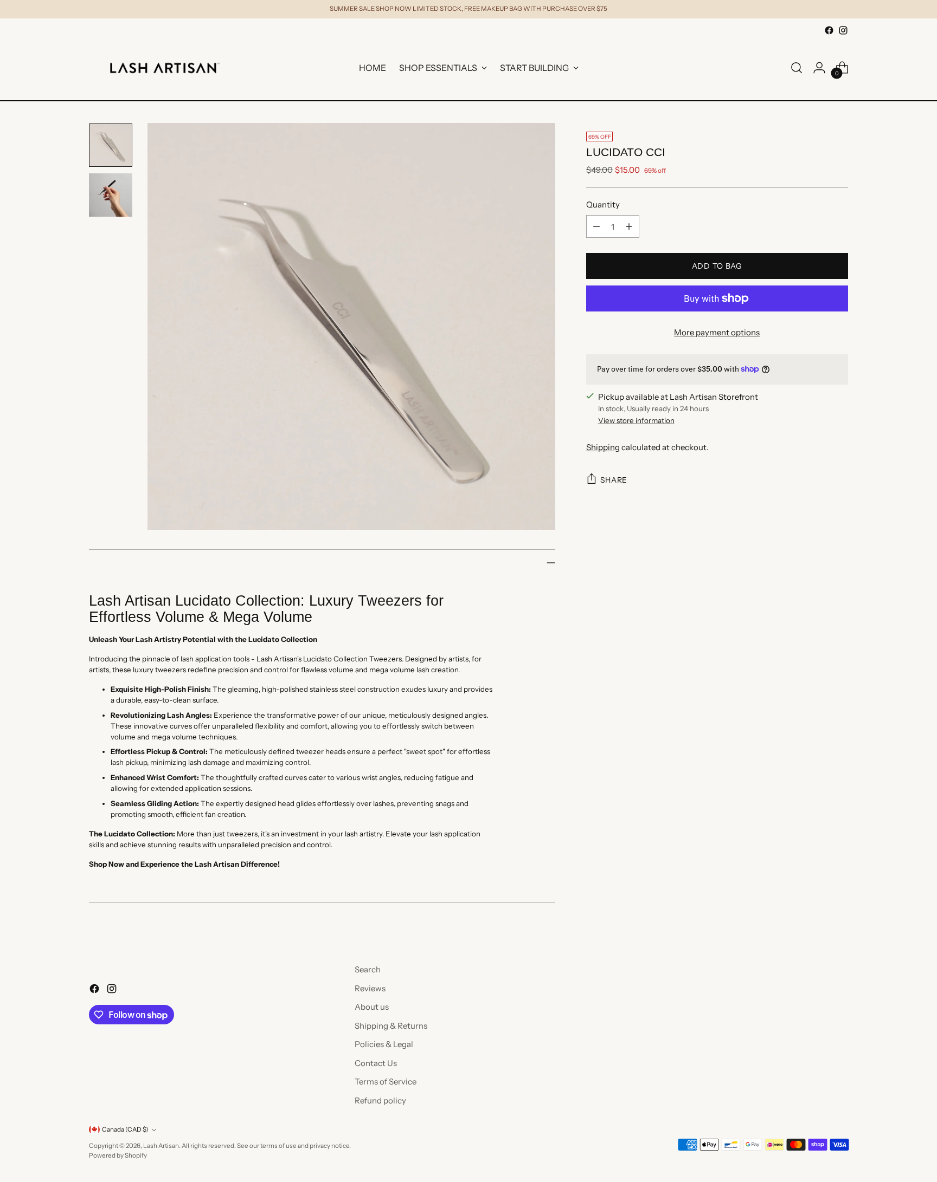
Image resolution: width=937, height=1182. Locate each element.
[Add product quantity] (629, 226)
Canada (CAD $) (125, 1129)
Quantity (603, 204)
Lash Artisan (161, 1145)
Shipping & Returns (391, 1026)
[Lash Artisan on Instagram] (843, 30)
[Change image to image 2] (110, 195)
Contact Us (376, 1063)
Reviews (370, 988)
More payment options (717, 332)
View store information (636, 420)
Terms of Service (385, 1081)
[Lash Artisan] (165, 68)
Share (614, 480)
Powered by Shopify (118, 1155)
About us (372, 1007)
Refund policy (380, 1100)
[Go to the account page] (819, 68)
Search (368, 969)
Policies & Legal (384, 1044)
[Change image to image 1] (110, 145)
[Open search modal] (796, 68)
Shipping (603, 447)
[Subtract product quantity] (596, 226)
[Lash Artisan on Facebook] (829, 30)
